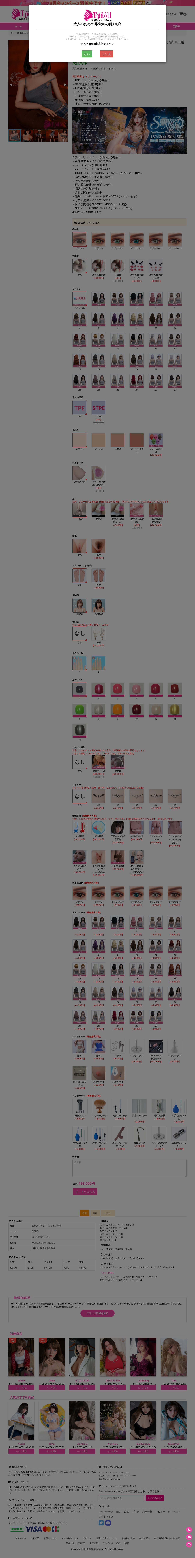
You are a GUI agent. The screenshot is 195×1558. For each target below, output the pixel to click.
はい (87, 54)
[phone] (189, 1530)
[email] (189, 1537)
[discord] (189, 1544)
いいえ (107, 54)
